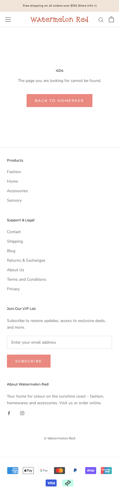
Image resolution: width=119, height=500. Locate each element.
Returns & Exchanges (26, 260)
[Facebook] (9, 412)
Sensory (14, 200)
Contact (14, 232)
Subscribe (28, 361)
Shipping (15, 241)
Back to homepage (59, 100)
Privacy (13, 289)
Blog (11, 251)
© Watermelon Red (59, 438)
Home (12, 181)
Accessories (17, 191)
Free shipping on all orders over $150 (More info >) (59, 6)
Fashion (14, 172)
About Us (15, 270)
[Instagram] (22, 412)
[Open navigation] (8, 19)
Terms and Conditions (26, 279)
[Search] (101, 19)
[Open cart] (111, 19)
